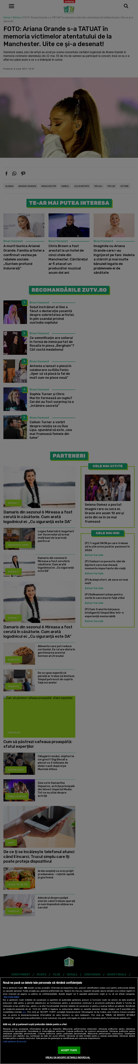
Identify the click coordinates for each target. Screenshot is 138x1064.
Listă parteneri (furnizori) (14, 1041)
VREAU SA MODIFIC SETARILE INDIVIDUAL (67, 1057)
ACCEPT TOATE (69, 1050)
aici (24, 1012)
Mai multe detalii (11, 997)
